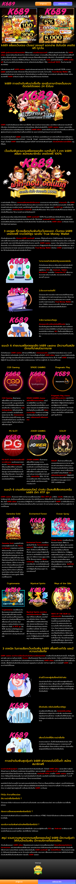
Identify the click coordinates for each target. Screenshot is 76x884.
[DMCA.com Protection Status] (38, 870)
